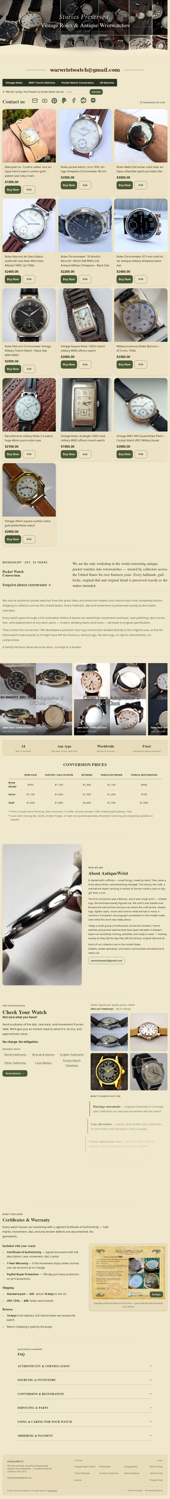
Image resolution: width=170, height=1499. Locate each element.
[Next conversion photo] (91, 668)
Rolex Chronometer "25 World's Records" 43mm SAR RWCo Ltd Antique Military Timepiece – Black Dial (85, 261)
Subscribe (96, 92)
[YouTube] (45, 101)
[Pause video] (42, 914)
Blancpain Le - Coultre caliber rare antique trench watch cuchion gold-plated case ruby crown (28, 171)
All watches (52, 1491)
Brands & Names (43, 1054)
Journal (102, 35)
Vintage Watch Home (84, 1466)
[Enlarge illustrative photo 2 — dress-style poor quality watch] (149, 1032)
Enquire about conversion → (26, 585)
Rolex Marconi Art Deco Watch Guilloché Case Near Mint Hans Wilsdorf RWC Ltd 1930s (24, 261)
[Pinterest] (54, 100)
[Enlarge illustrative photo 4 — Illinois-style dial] (149, 1072)
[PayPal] (64, 100)
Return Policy (156, 1466)
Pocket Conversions (109, 1473)
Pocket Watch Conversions (77, 82)
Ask (29, 189)
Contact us (13, 101)
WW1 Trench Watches (42, 82)
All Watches (107, 82)
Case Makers (43, 1063)
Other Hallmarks (15, 1063)
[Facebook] (74, 100)
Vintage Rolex (13, 82)
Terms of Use (156, 1473)
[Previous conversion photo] (80, 668)
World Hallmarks (15, 1054)
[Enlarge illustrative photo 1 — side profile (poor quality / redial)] (109, 1032)
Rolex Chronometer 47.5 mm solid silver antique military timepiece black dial (140, 261)
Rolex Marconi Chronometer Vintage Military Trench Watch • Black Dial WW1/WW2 (28, 350)
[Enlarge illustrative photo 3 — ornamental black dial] (109, 1072)
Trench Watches (82, 1473)
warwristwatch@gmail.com (106, 960)
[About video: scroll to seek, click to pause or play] (42, 914)
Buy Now (13, 189)
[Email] (35, 100)
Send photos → (15, 1073)
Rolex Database (73, 35)
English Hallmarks (72, 1054)
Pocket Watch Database (72, 1063)
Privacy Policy (156, 1480)
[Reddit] (83, 100)
